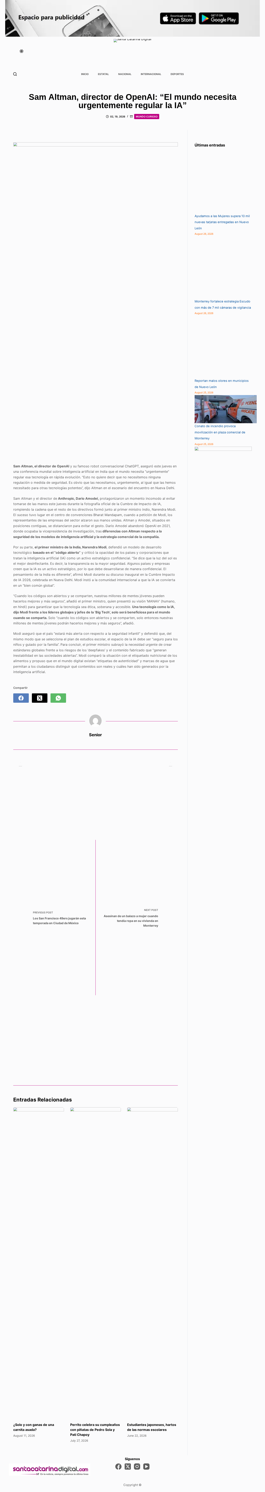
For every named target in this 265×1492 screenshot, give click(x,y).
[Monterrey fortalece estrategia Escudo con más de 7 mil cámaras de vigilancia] (226, 267)
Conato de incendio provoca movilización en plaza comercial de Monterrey (220, 432)
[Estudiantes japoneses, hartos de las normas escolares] (152, 1262)
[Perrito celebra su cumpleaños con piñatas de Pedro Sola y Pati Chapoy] (95, 1262)
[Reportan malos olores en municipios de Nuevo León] (226, 347)
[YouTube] (146, 1466)
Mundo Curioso (147, 116)
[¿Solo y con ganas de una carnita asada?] (38, 1262)
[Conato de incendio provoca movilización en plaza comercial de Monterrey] (226, 409)
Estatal (103, 74)
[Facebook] (21, 698)
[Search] (15, 74)
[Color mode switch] (21, 51)
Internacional (151, 74)
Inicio (85, 74)
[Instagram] (137, 1466)
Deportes (177, 74)
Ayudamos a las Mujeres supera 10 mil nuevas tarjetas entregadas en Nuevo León (222, 222)
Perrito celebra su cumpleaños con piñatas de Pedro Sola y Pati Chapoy (95, 1430)
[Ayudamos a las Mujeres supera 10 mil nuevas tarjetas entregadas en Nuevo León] (226, 182)
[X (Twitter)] (39, 698)
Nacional (124, 74)
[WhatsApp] (58, 698)
